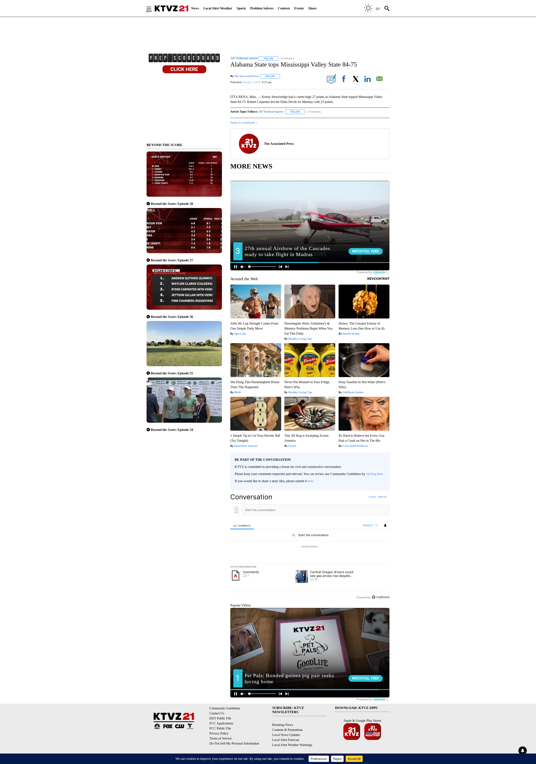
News (195, 8)
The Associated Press (246, 76)
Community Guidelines (224, 708)
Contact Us (216, 713)
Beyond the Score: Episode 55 (172, 373)
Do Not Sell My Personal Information (234, 743)
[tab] (242, 525)
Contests (284, 8)
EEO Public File (220, 718)
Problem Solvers (261, 8)
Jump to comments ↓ (244, 122)
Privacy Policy (219, 733)
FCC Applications (221, 723)
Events (299, 8)
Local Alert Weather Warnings (292, 745)
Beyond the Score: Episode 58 (172, 203)
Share (312, 8)
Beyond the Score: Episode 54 (172, 429)
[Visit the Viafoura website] (380, 597)
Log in (372, 497)
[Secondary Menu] (152, 8)
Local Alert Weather (217, 8)
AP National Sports (271, 111)
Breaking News (282, 725)
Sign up (382, 497)
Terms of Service (220, 738)
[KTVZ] (171, 8)
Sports (241, 8)
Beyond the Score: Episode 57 (172, 260)
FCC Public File (220, 728)
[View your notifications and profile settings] (385, 525)
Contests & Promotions (287, 730)
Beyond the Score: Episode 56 (172, 316)
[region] (309, 547)
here (310, 481)
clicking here (374, 474)
